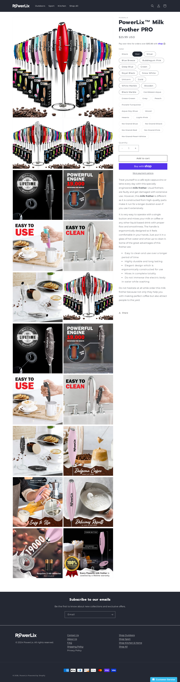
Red (137, 54)
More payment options (143, 173)
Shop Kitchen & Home (130, 642)
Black (126, 55)
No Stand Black (155, 124)
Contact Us (73, 635)
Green (144, 66)
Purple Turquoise (133, 105)
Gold (140, 79)
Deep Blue (127, 66)
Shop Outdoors (127, 635)
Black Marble (129, 92)
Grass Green (130, 99)
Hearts (127, 118)
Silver (150, 54)
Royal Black (128, 73)
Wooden (148, 85)
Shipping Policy (75, 646)
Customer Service (165, 679)
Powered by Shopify (36, 676)
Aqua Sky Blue (131, 112)
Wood (150, 112)
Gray (146, 99)
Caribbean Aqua (154, 93)
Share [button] (125, 312)
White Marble (129, 85)
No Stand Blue (131, 124)
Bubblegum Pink (151, 60)
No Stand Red (131, 131)
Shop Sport (124, 639)
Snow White (149, 73)
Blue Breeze (128, 60)
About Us (72, 639)
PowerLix (24, 676)
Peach (159, 99)
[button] (152, 6)
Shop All (123, 646)
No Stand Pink (153, 131)
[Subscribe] (112, 614)
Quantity (123, 142)
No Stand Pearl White (135, 137)
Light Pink (143, 118)
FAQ (69, 642)
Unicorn (126, 79)
